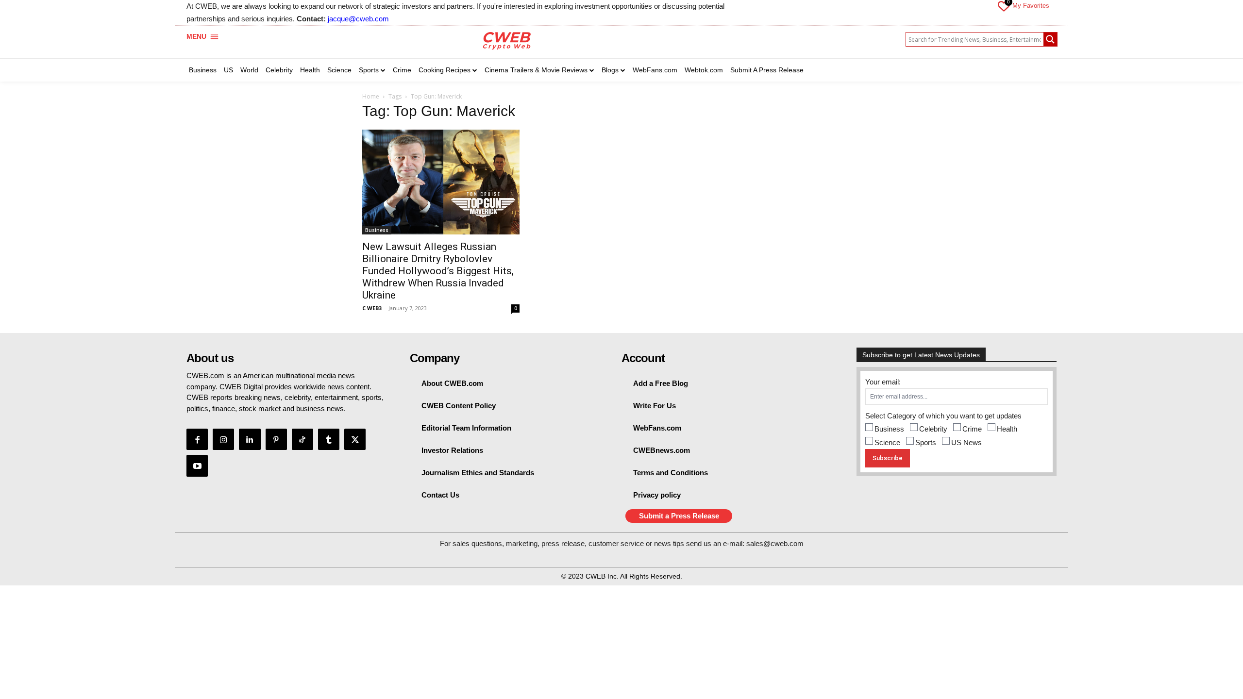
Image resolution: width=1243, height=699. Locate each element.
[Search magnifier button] (1050, 39)
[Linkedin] (249, 439)
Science (887, 442)
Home (370, 96)
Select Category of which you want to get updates (943, 416)
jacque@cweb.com (358, 19)
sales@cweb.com (775, 543)
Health (1007, 429)
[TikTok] (302, 439)
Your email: (883, 382)
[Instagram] (223, 439)
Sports (925, 442)
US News (966, 442)
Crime (972, 429)
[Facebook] (197, 439)
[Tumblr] (328, 439)
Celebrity (933, 429)
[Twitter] (355, 439)
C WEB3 (372, 308)
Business (376, 230)
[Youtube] (197, 465)
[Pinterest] (276, 439)
